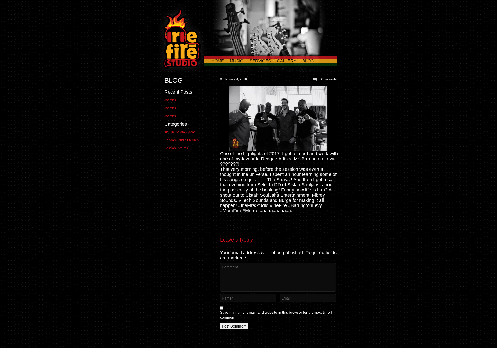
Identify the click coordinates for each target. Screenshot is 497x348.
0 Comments (328, 79)
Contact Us (225, 71)
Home (217, 61)
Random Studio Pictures (181, 140)
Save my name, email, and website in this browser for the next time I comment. (276, 314)
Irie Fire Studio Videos (179, 132)
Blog (308, 61)
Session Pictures (176, 148)
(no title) (170, 100)
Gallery (286, 61)
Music (236, 61)
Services (260, 61)
